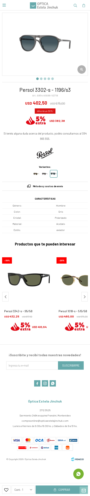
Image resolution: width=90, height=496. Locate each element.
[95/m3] (45, 173)
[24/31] (36, 173)
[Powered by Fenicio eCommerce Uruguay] (77, 459)
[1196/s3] (53, 173)
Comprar (64, 489)
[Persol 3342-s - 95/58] (28, 279)
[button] (75, 5)
